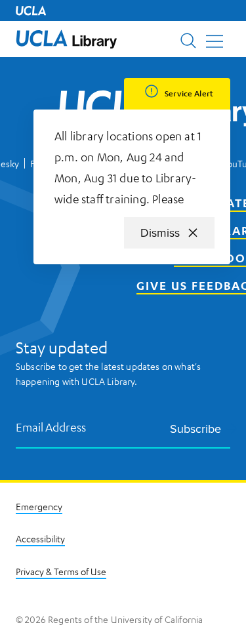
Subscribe (195, 428)
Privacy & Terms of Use (61, 571)
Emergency (39, 506)
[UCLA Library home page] (66, 39)
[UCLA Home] (31, 10)
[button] (66, 39)
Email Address (51, 426)
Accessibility (40, 538)
